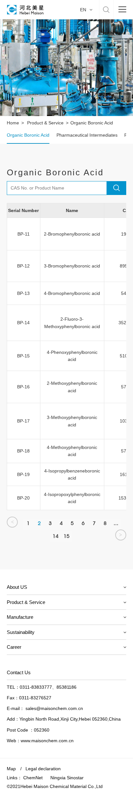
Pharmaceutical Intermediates (87, 135)
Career (14, 647)
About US (17, 587)
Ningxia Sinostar (67, 777)
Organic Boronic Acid (28, 135)
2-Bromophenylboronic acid (72, 234)
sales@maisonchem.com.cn (54, 708)
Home (13, 122)
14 (55, 536)
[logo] (25, 10)
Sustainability (21, 632)
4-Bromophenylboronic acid (72, 293)
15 (66, 536)
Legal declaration (43, 768)
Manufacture (20, 617)
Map (11, 768)
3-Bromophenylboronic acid (72, 265)
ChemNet (33, 777)
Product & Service (45, 122)
